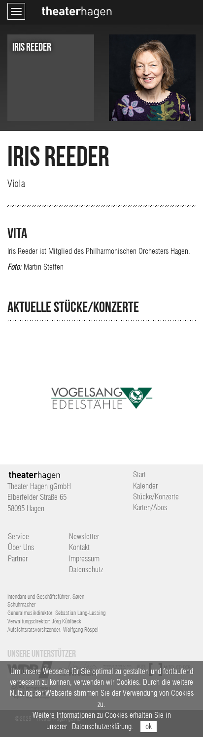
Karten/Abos (150, 507)
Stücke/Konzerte (156, 496)
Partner (18, 558)
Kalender (145, 486)
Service (18, 536)
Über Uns (21, 547)
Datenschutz (86, 569)
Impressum (84, 558)
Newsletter (84, 536)
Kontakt (79, 547)
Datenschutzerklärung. (103, 726)
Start (139, 474)
